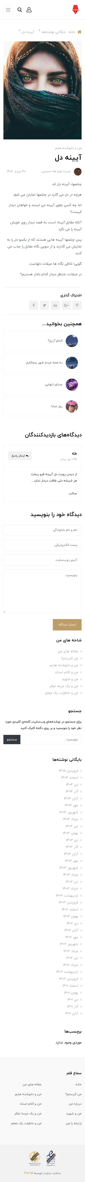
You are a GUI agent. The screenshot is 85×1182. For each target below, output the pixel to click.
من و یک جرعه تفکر (63, 686)
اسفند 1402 (70, 909)
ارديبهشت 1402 (67, 972)
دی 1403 (72, 840)
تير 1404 (72, 826)
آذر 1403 (72, 847)
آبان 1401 (71, 1013)
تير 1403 (72, 882)
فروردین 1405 (68, 771)
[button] (29, 9)
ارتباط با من (74, 1123)
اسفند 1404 (69, 777)
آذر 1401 (72, 1006)
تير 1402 (72, 958)
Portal (28, 1173)
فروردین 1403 (68, 902)
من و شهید (70, 679)
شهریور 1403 (68, 868)
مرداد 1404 (70, 819)
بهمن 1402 (70, 916)
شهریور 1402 (69, 944)
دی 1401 (72, 999)
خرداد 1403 (70, 888)
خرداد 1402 (70, 965)
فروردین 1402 (68, 979)
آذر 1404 (72, 791)
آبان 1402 (71, 930)
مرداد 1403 (70, 874)
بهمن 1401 (71, 992)
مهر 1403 (71, 861)
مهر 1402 (71, 937)
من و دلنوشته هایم (68, 148)
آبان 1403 (71, 854)
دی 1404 (72, 784)
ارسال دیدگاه (67, 625)
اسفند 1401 (70, 985)
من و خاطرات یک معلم (61, 693)
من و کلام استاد (66, 672)
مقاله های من (68, 651)
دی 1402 (72, 923)
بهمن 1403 (70, 833)
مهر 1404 (71, 805)
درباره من (75, 1104)
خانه (78, 1084)
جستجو (12, 739)
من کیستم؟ (69, 658)
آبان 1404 (71, 798)
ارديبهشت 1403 (67, 895)
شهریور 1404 (68, 812)
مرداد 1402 (70, 951)
